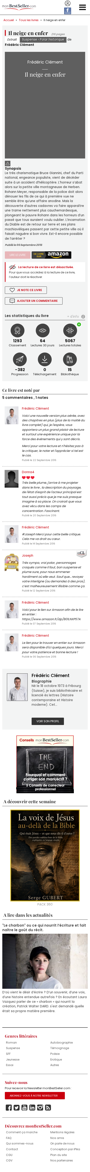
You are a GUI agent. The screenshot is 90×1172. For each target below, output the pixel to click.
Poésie (55, 1054)
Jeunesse (12, 1059)
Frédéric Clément (19, 45)
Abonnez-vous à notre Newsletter (34, 1095)
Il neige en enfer (54, 20)
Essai (9, 1065)
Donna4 (28, 472)
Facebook (8, 1107)
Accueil (8, 20)
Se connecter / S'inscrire (68, 3)
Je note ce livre (29, 290)
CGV (9, 1160)
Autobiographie (61, 1042)
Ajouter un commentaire (37, 301)
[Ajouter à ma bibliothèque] (79, 324)
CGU (9, 1155)
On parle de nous (62, 1143)
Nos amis (57, 1138)
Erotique (56, 1059)
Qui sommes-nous (19, 1143)
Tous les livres (29, 20)
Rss (48, 1107)
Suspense (29, 39)
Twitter (16, 1107)
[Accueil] (19, 7)
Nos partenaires (61, 1160)
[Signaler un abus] (7, 163)
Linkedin (32, 1107)
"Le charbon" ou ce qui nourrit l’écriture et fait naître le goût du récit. (44, 927)
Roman (11, 1042)
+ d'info (73, 316)
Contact (12, 1149)
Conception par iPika (65, 1149)
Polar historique (52, 39)
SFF (8, 1054)
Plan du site (58, 1155)
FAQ (9, 1138)
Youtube (24, 1107)
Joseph (27, 555)
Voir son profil (47, 721)
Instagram (40, 1107)
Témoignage (59, 1048)
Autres (54, 1065)
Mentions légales (62, 1132)
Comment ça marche (21, 1132)
